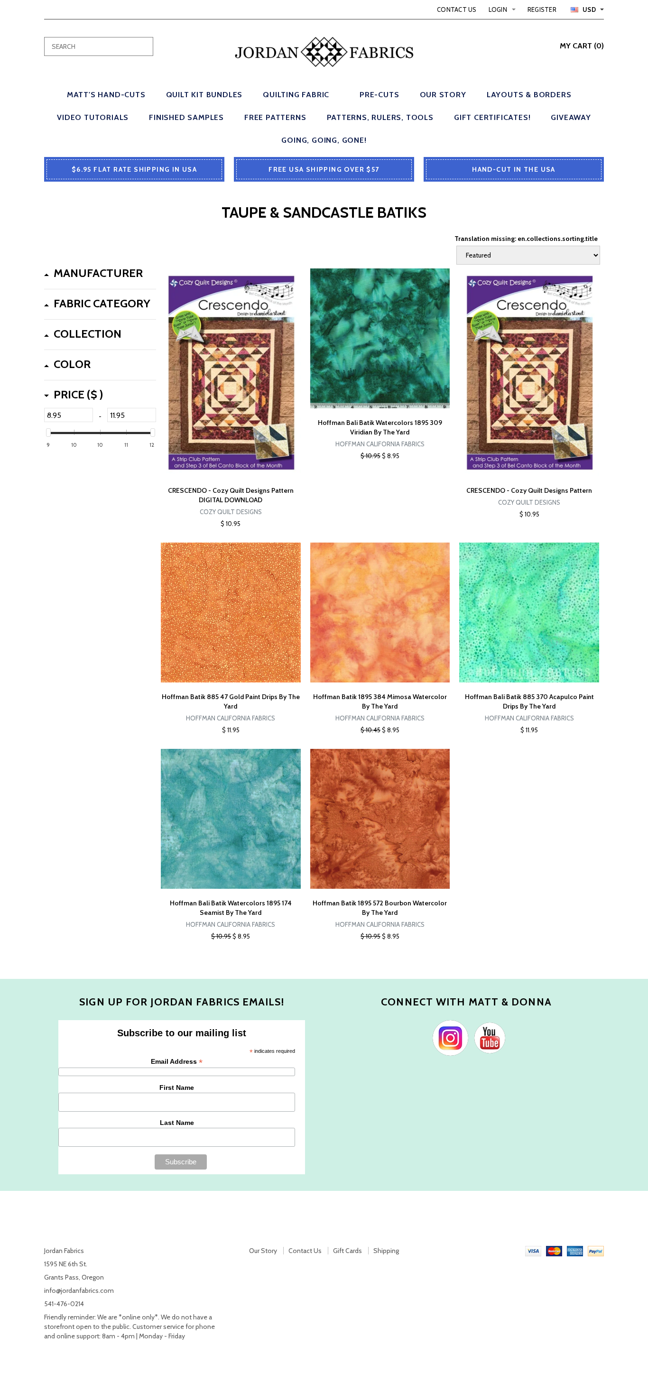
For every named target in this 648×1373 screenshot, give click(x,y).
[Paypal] (596, 1250)
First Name (176, 1087)
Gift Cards (347, 1250)
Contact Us (457, 9)
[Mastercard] (554, 1250)
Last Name (177, 1122)
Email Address (177, 1061)
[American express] (575, 1250)
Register (542, 9)
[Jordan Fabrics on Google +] (487, 1037)
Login (498, 9)
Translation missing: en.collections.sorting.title (526, 238)
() (582, 45)
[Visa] (533, 1250)
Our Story (263, 1250)
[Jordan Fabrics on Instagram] (448, 1037)
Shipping (386, 1250)
